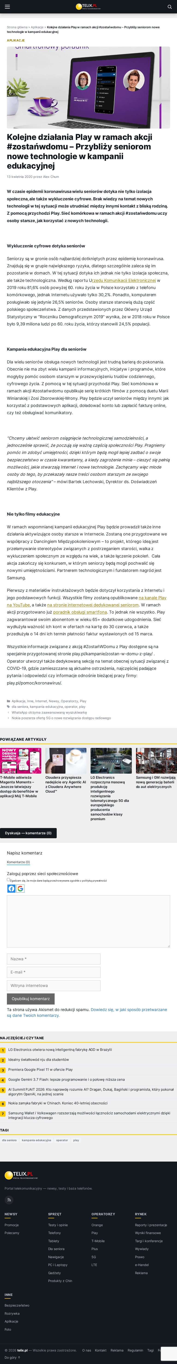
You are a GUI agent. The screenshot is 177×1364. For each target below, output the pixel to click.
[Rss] (9, 1200)
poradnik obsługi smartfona (80, 612)
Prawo (140, 1257)
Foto (8, 1329)
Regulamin (135, 1350)
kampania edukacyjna (46, 707)
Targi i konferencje (149, 1241)
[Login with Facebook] (11, 889)
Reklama (141, 1273)
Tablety (53, 1241)
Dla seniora (56, 1249)
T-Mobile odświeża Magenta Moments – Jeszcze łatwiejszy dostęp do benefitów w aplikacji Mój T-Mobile (19, 786)
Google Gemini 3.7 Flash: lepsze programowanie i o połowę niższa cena (66, 1079)
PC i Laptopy (58, 1265)
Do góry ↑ (13, 1357)
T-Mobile (98, 1241)
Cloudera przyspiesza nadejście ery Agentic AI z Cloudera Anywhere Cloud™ (65, 784)
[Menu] (7, 7)
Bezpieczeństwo (17, 1305)
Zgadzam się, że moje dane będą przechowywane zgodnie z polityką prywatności (58, 880)
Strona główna (17, 27)
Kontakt (100, 1350)
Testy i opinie (58, 1225)
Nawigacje (56, 1257)
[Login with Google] (20, 889)
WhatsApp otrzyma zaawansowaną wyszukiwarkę (49, 712)
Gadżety (54, 1273)
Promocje (12, 1225)
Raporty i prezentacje (151, 1225)
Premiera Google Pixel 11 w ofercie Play (40, 1070)
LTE (94, 1265)
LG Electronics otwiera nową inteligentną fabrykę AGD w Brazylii (60, 1050)
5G (93, 1257)
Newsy (54, 701)
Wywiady (142, 1249)
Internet (41, 701)
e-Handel (142, 1265)
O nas (86, 1350)
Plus (94, 1249)
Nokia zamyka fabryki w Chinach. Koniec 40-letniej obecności (58, 1103)
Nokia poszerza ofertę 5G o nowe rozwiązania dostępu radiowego (61, 718)
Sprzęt (55, 1214)
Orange (97, 1225)
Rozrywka (12, 1313)
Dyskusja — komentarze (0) (28, 833)
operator (71, 707)
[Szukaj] (170, 7)
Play (83, 701)
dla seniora (20, 707)
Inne (30, 701)
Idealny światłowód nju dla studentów (38, 1060)
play (82, 707)
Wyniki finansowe (148, 1233)
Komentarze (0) (18, 862)
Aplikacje (37, 27)
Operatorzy (69, 701)
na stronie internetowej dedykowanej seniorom (93, 604)
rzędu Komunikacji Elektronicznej (124, 280)
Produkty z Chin (60, 1281)
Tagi (150, 1350)
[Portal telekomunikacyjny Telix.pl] (88, 6)
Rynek (141, 1214)
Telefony (54, 1233)
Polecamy (12, 1233)
